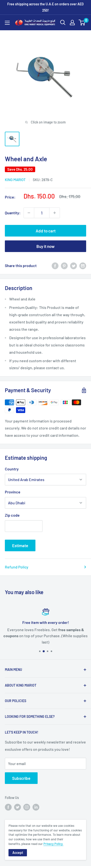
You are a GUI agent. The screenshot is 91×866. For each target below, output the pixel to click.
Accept (17, 853)
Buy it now (45, 246)
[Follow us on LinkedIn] (36, 807)
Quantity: (13, 212)
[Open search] (63, 22)
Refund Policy (16, 567)
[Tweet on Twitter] (73, 265)
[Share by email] (82, 265)
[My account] (72, 22)
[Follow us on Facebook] (8, 807)
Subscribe (21, 778)
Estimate (20, 545)
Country (12, 469)
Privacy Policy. (53, 844)
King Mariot (15, 179)
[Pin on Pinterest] (64, 265)
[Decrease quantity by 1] (29, 213)
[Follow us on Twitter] (17, 807)
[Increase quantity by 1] (55, 213)
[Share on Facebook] (55, 265)
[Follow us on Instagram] (26, 807)
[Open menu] (7, 23)
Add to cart (46, 230)
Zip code (12, 515)
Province (12, 492)
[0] (82, 22)
